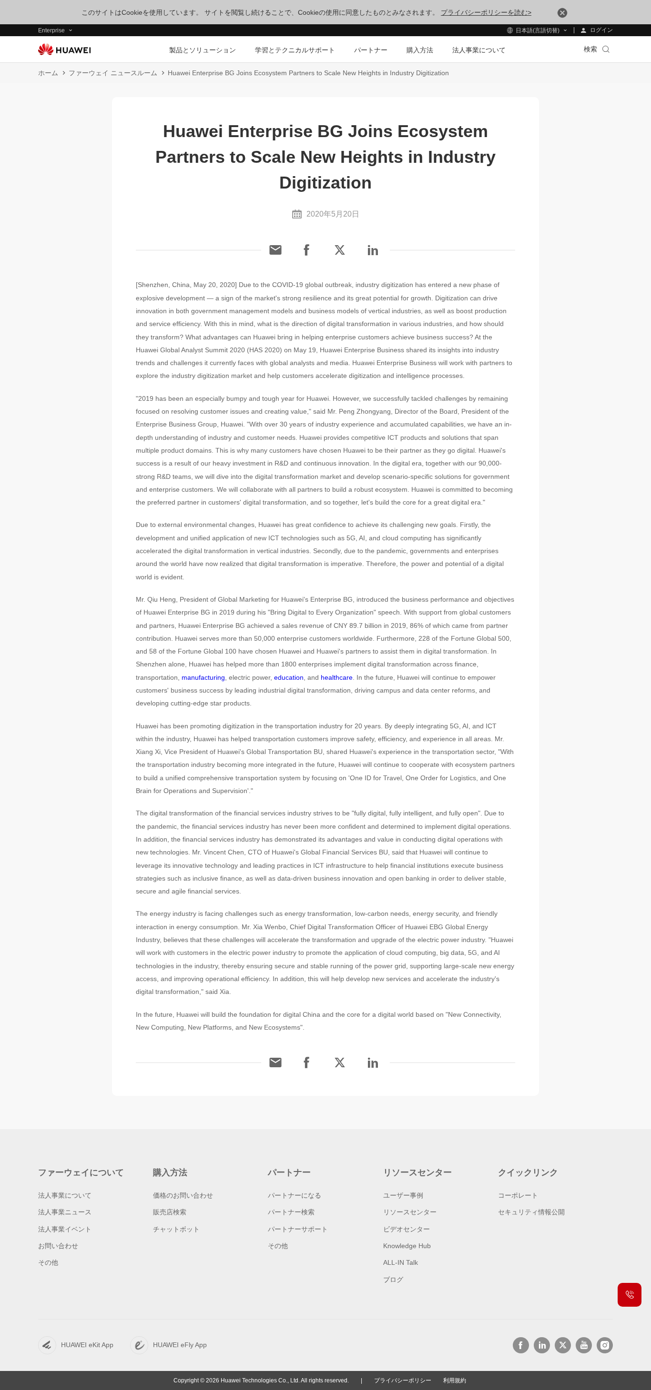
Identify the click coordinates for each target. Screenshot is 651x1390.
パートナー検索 (291, 1212)
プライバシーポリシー (402, 1380)
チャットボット (176, 1229)
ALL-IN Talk (400, 1262)
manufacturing (203, 677)
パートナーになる (294, 1195)
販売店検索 (169, 1212)
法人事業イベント (65, 1229)
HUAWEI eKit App (87, 1345)
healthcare (337, 677)
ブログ (393, 1279)
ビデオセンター (406, 1229)
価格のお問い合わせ (183, 1195)
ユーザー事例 (403, 1195)
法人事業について (65, 1195)
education (289, 677)
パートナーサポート (298, 1229)
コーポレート (518, 1195)
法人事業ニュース (65, 1212)
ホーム (48, 73)
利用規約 (454, 1380)
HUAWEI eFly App (180, 1345)
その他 (48, 1262)
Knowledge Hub (407, 1246)
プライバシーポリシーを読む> (486, 12)
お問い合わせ (58, 1246)
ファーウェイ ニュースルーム (113, 73)
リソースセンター (410, 1212)
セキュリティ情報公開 (531, 1212)
